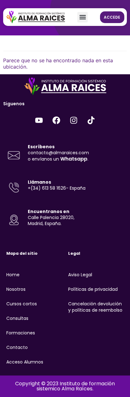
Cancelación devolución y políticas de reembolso (95, 307)
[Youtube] (39, 120)
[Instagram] (74, 120)
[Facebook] (56, 120)
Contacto (17, 347)
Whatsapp (73, 158)
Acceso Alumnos (24, 362)
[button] (82, 17)
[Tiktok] (91, 120)
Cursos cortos (21, 304)
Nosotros (16, 289)
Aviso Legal (80, 275)
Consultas (17, 318)
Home (13, 275)
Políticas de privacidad (93, 289)
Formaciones (20, 333)
